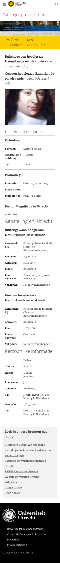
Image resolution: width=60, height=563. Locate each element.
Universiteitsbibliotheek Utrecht (25, 528)
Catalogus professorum (23, 14)
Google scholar (13, 487)
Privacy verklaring (17, 544)
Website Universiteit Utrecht (22, 477)
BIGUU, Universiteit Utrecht (21, 471)
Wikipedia (11, 482)
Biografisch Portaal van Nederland (25, 444)
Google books (12, 493)
